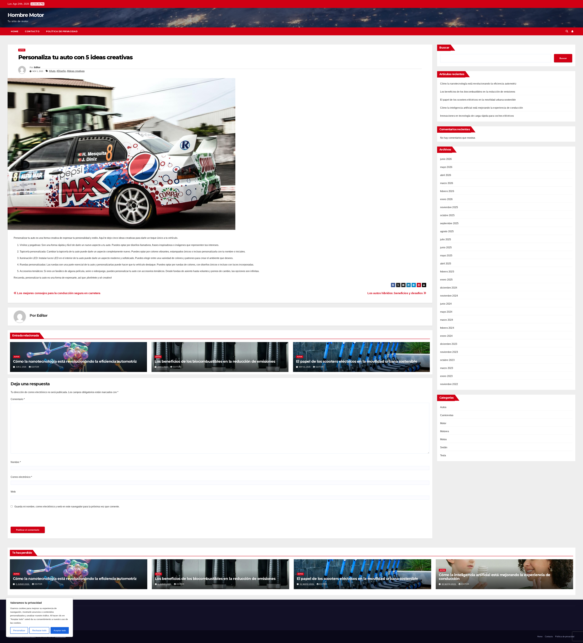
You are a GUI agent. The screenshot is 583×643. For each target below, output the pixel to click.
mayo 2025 (446, 255)
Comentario (18, 399)
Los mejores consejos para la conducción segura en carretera (58, 293)
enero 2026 (446, 199)
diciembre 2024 (448, 287)
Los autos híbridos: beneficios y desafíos (395, 293)
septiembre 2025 (449, 223)
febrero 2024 (447, 328)
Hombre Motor (26, 15)
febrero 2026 (447, 191)
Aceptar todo (60, 630)
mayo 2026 (446, 167)
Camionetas (446, 415)
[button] (567, 31)
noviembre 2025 (449, 207)
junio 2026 (446, 159)
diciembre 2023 (448, 344)
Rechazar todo (39, 630)
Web (13, 491)
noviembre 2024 (449, 295)
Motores (444, 431)
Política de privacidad (62, 31)
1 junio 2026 (165, 584)
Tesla (443, 455)
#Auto (52, 71)
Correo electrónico (21, 477)
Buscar (444, 47)
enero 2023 (446, 376)
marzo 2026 (446, 183)
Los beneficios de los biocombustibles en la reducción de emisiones (215, 361)
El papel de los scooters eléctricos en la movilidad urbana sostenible (356, 361)
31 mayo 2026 (307, 584)
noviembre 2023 (449, 352)
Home (14, 31)
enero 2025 (446, 279)
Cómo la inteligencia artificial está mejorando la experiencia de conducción (481, 107)
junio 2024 (446, 303)
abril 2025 (445, 263)
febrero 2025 (447, 271)
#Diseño (61, 71)
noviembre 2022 (449, 384)
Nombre (16, 462)
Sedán (443, 447)
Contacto (32, 31)
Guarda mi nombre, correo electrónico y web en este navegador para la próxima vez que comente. (66, 506)
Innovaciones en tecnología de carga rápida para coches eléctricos (477, 116)
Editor (37, 67)
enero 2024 (446, 336)
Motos (443, 439)
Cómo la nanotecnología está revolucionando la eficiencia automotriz (75, 361)
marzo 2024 (446, 320)
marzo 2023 (446, 368)
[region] (39, 617)
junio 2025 (446, 247)
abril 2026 (445, 175)
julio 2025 (445, 239)
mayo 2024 (446, 312)
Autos (21, 50)
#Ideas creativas (76, 71)
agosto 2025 (447, 231)
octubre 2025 (447, 215)
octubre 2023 (447, 360)
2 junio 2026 (23, 584)
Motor (443, 423)
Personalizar (19, 630)
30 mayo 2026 (449, 584)
